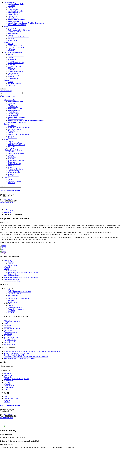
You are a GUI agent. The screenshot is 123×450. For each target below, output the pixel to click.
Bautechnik (8, 212)
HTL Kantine (12, 28)
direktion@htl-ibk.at (6, 202)
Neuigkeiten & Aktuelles (16, 56)
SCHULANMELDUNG (7, 96)
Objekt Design (13, 18)
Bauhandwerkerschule (11, 279)
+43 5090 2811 (8, 199)
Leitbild (10, 57)
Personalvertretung (14, 66)
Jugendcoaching (13, 73)
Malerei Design (13, 16)
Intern (6, 42)
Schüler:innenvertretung (12, 328)
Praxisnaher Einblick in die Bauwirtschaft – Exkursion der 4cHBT (26, 357)
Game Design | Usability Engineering (16, 379)
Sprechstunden (13, 33)
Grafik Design (13, 14)
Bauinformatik (13, 9)
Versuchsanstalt (13, 78)
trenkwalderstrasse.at (15, 307)
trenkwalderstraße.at (15, 45)
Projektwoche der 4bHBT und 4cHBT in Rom (19, 358)
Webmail (11, 51)
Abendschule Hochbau (12, 276)
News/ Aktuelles (9, 211)
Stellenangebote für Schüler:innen (19, 30)
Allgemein (7, 373)
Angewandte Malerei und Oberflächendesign (23, 272)
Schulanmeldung (6, 91)
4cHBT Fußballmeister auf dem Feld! (16, 353)
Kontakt (6, 80)
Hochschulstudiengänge (12, 281)
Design (6, 269)
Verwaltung (11, 61)
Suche (3, 89)
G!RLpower (11, 68)
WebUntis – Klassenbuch (16, 47)
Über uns (11, 54)
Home (6, 209)
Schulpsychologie (14, 75)
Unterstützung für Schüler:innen (18, 37)
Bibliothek (11, 76)
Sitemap (7, 402)
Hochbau (11, 6)
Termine (10, 35)
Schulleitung (12, 59)
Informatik (7, 267)
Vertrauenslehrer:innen (15, 71)
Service (6, 26)
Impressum (11, 85)
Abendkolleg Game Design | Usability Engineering (21, 277)
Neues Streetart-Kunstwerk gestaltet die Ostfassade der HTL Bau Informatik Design (32, 351)
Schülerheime (12, 40)
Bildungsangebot (9, 2)
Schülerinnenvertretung (16, 63)
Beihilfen (11, 38)
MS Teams (11, 49)
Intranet (10, 44)
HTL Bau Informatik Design (13, 52)
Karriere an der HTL (14, 32)
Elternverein (12, 64)
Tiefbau (11, 7)
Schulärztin (11, 70)
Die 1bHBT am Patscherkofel (14, 355)
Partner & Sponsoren (15, 83)
